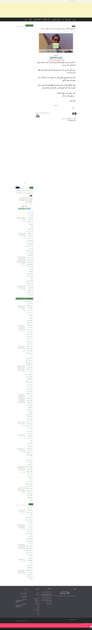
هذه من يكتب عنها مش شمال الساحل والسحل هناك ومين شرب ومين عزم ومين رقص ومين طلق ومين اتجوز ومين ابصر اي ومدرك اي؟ (21, 327)
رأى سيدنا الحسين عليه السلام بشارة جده (47, 597)
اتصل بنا (19, 620)
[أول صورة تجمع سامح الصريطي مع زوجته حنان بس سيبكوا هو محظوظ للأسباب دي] (29, 450)
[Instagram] (55, 58)
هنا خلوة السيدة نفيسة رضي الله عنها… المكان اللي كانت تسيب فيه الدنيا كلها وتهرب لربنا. (46, 595)
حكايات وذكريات (37, 19)
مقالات (30, 19)
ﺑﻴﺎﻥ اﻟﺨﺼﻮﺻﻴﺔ (22, 620)
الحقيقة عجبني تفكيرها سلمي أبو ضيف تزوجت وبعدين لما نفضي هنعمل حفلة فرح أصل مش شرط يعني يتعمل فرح (21, 546)
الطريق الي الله (73, 26)
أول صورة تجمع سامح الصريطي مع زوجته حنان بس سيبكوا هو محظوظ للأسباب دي (21, 449)
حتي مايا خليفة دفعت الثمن (21, 559)
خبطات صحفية (37, 610)
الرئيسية (26, 620)
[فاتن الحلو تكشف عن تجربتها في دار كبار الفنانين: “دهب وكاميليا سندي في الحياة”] (29, 219)
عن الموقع (17, 620)
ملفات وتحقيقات (46, 19)
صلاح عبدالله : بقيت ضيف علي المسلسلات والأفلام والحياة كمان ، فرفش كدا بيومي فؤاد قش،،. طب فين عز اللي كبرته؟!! (21, 468)
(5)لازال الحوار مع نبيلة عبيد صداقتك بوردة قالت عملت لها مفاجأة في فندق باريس (21, 234)
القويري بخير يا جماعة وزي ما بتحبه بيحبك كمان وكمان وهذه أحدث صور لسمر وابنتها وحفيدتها (21, 307)
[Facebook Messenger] (51, 58)
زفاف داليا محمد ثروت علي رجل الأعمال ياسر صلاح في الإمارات (21, 423)
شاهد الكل (17, 187)
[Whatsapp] (57, 58)
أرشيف (38, 612)
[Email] (53, 58)
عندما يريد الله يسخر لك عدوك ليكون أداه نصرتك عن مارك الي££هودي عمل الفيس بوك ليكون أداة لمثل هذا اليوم (21, 526)
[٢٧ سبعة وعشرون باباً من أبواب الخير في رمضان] (29, 511)
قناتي (38, 614)
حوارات (31, 195)
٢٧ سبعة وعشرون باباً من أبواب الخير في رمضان (21, 510)
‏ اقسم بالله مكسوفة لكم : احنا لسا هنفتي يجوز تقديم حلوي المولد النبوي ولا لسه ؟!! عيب (21, 571)
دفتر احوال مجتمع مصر (56, 19)
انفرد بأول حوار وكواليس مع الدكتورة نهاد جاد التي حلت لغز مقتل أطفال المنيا (25, 200)
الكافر (73, 108)
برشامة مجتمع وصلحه (49, 603)
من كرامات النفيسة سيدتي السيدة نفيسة (47, 592)
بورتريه (74, 19)
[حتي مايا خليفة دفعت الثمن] (29, 560)
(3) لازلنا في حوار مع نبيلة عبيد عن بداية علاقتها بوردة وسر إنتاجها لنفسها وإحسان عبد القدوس (21, 287)
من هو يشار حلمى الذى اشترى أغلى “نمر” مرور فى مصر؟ (21, 435)
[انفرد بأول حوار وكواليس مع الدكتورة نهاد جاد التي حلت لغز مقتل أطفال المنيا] (24, 191)
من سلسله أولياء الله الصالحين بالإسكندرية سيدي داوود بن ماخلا (46, 600)
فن (63, 19)
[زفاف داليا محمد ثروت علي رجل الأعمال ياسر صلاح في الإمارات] (29, 424)
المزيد (26, 19)
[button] (24, 19)
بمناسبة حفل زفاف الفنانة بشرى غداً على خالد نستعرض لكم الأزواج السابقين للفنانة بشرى (21, 347)
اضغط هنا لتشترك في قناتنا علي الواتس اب (56, 60)
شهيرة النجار (68, 31)
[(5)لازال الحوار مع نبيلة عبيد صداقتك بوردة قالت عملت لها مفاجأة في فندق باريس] (29, 235)
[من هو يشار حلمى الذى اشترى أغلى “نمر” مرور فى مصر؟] (29, 436)
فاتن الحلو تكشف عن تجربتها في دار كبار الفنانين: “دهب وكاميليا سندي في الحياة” (21, 218)
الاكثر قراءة (24, 298)
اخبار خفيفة (68, 19)
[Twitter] (59, 58)
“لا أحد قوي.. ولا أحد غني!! (42, 113)
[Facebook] (61, 58)
